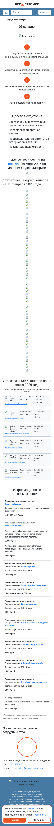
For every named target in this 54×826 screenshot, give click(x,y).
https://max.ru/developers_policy (5, 418)
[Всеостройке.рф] (27, 4)
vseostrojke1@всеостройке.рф (27, 768)
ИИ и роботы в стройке (32, 663)
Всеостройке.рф (13, 504)
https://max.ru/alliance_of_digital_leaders (5, 433)
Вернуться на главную (16, 20)
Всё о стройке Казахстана (33, 585)
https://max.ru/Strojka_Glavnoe (5, 447)
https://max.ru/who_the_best (5, 477)
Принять (14, 820)
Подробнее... (39, 814)
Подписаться (44, 12)
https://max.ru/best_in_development (5, 462)
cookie (32, 808)
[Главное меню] (6, 12)
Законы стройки (29, 604)
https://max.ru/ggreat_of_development (5, 404)
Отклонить (38, 820)
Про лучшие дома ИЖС (32, 644)
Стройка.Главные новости (34, 682)
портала (14, 164)
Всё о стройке (28, 566)
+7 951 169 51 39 (16, 764)
